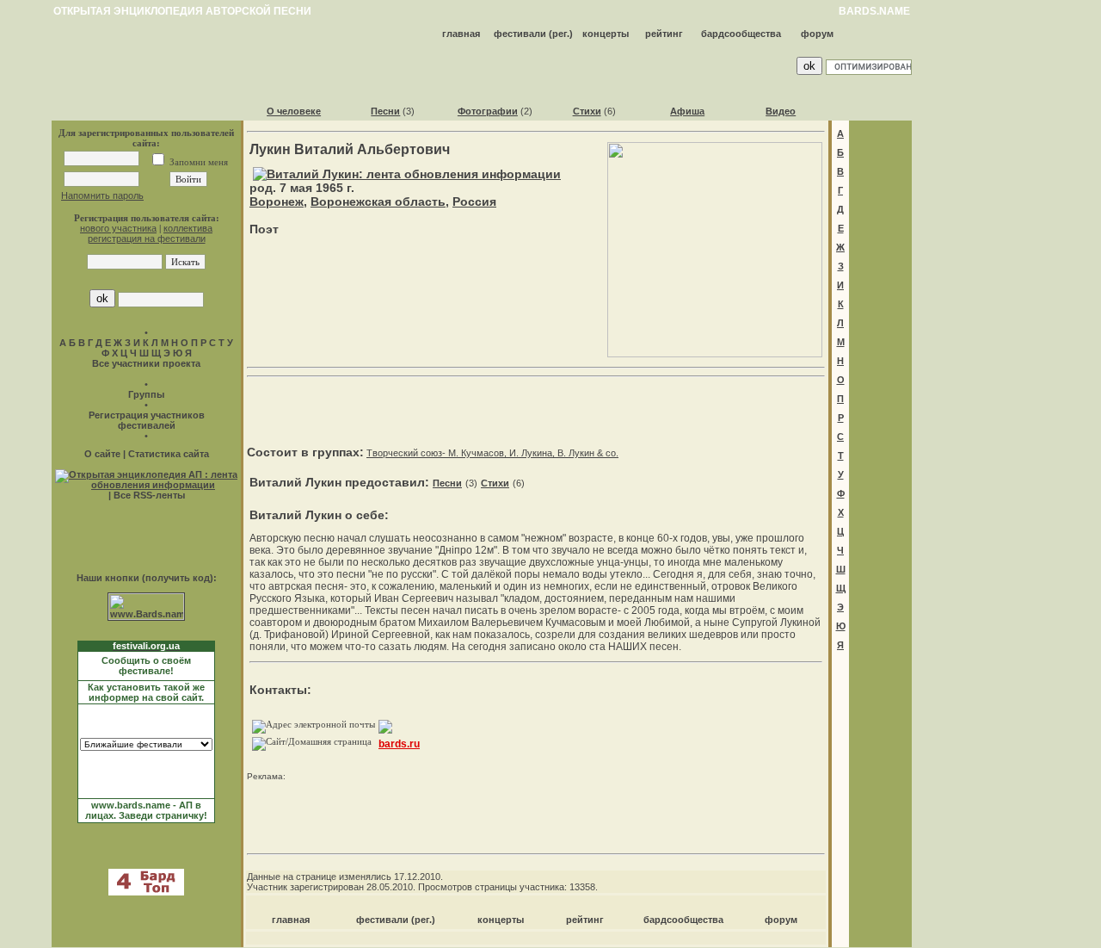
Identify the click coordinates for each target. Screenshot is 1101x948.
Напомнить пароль (102, 195)
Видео (781, 111)
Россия (474, 201)
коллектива (187, 228)
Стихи (587, 111)
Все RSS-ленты (149, 495)
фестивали (520, 33)
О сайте (102, 454)
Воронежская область (378, 201)
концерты (605, 33)
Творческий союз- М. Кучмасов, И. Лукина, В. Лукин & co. (492, 453)
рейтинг (664, 33)
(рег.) (561, 33)
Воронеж (276, 201)
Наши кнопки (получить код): (147, 578)
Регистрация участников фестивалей (147, 420)
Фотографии (488, 111)
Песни (385, 111)
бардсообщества (741, 33)
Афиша (687, 111)
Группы (146, 394)
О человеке (294, 111)
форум (817, 33)
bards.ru (399, 744)
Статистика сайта (168, 454)
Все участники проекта (146, 363)
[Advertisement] (536, 410)
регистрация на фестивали (147, 238)
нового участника (118, 228)
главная (461, 33)
